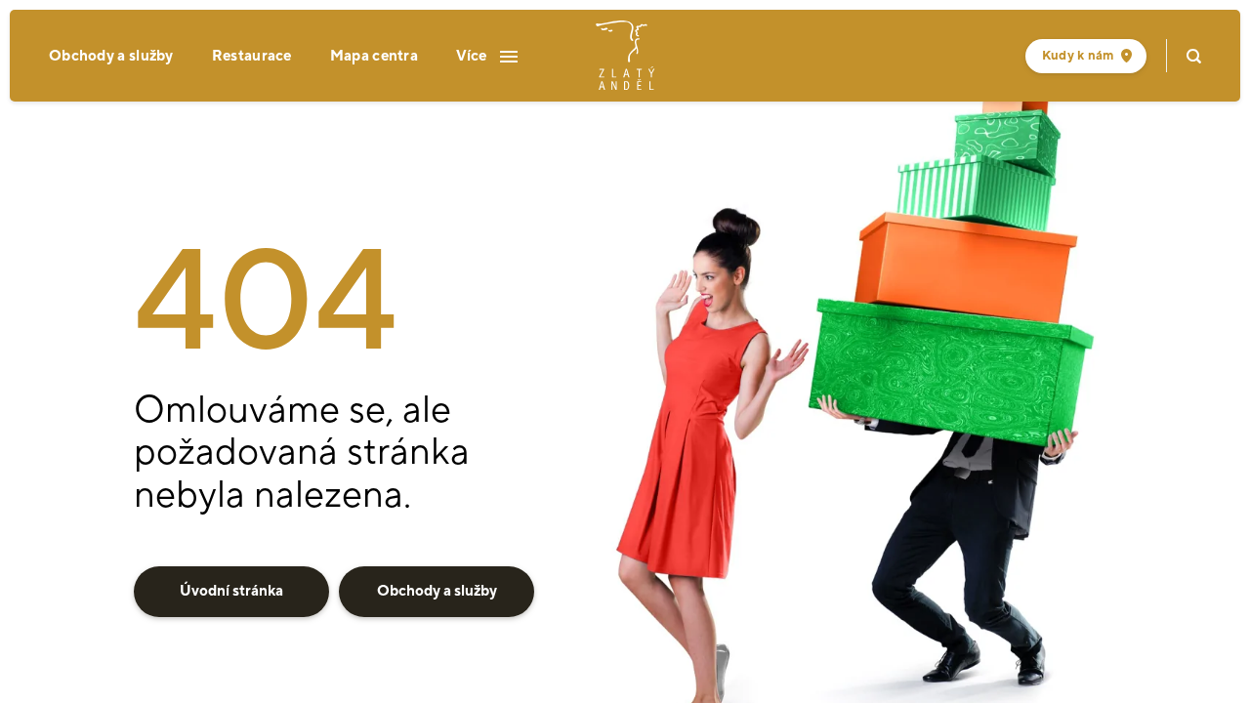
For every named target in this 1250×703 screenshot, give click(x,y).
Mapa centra (374, 56)
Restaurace (252, 56)
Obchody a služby (111, 56)
